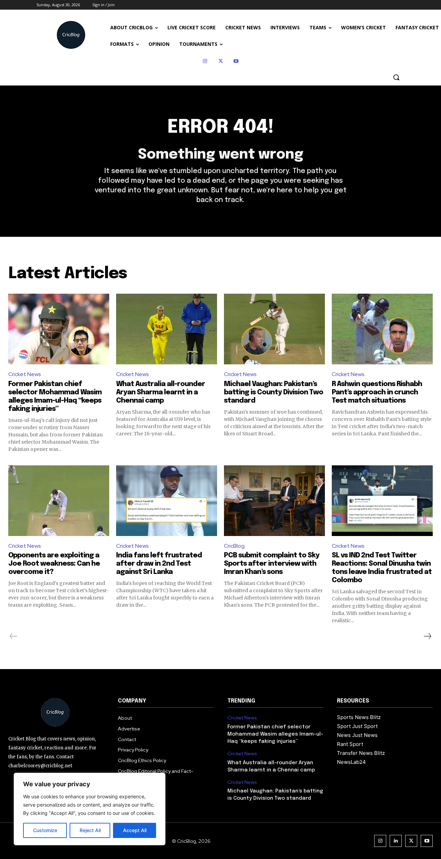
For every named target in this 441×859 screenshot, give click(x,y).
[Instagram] (205, 61)
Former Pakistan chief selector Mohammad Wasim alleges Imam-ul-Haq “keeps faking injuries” (275, 734)
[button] (396, 77)
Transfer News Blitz (361, 753)
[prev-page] (13, 636)
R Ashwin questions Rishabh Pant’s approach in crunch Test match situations (377, 392)
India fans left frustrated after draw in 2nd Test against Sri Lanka (159, 564)
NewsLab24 (351, 762)
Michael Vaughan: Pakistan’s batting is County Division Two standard (273, 392)
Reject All (90, 830)
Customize (45, 830)
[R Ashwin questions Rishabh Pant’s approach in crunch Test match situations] (382, 329)
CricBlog (234, 545)
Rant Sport (350, 744)
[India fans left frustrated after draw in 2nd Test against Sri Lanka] (166, 500)
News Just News (357, 735)
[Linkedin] (396, 841)
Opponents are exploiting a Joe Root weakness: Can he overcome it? (54, 564)
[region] (89, 809)
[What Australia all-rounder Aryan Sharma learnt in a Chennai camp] (166, 329)
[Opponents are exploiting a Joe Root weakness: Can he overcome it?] (58, 500)
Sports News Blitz (359, 717)
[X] (221, 61)
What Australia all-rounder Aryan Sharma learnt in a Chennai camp (160, 392)
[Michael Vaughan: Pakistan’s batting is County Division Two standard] (274, 329)
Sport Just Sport (357, 726)
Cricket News (24, 374)
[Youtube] (236, 61)
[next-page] (427, 636)
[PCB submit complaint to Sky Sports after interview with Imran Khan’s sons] (274, 500)
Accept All (134, 830)
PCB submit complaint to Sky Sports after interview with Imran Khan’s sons (271, 564)
